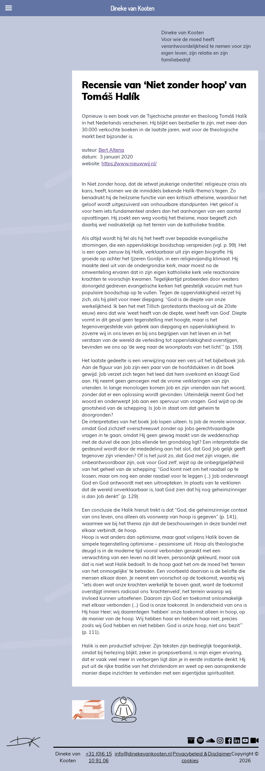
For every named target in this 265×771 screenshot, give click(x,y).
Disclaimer (219, 754)
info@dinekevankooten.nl (143, 754)
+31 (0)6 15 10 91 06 (99, 758)
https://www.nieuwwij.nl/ (128, 164)
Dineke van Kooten (182, 33)
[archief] (191, 741)
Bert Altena (111, 150)
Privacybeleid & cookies (190, 758)
